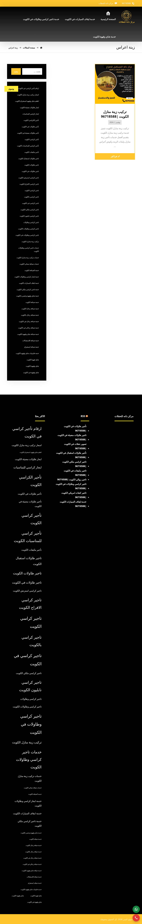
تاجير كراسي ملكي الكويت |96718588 (74, 464)
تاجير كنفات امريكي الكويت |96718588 (73, 495)
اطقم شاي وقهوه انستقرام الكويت (27, 101)
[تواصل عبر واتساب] (136, 909)
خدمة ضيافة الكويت (32, 302)
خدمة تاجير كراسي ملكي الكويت (28, 289)
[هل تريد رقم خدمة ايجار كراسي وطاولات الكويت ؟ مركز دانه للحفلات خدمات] (127, 17)
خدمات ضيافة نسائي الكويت (29, 264)
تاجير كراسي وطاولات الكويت (28, 229)
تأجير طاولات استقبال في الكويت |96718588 (71, 455)
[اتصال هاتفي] (136, 918)
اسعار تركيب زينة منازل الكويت (28, 95)
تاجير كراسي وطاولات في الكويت (27, 235)
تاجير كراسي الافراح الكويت (29, 184)
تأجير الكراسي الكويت (31, 120)
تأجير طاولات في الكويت (30, 126)
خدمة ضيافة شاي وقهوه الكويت (28, 334)
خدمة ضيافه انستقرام (31, 347)
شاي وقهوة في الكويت (31, 372)
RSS (83, 416)
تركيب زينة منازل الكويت (30, 241)
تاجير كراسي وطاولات (31, 222)
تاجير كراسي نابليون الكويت (29, 216)
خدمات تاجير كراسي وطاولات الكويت (28, 249)
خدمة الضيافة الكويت (32, 270)
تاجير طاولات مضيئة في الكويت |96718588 (72, 437)
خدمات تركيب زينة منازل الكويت (28, 257)
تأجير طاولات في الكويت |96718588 (75, 428)
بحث (16, 71)
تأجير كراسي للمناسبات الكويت (28, 146)
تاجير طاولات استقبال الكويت (28, 158)
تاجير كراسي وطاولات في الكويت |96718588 (71, 486)
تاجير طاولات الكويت (31, 165)
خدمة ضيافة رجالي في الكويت (28, 328)
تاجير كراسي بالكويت (31, 197)
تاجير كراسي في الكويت (30, 203)
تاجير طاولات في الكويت (30, 171)
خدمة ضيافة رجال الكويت (30, 308)
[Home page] (41, 47)
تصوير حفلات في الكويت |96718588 (75, 446)
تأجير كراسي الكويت (32, 139)
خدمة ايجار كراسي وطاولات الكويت (26, 277)
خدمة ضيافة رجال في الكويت (29, 321)
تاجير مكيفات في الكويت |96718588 (75, 473)
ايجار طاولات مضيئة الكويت (29, 107)
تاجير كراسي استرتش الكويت (28, 177)
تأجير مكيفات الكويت (31, 152)
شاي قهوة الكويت (33, 360)
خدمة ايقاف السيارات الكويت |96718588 (73, 504)
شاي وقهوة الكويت (32, 366)
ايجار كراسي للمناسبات (30, 114)
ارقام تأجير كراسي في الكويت (28, 88)
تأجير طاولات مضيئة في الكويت (28, 133)
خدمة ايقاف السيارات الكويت (29, 283)
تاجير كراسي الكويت (32, 190)
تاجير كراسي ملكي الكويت (30, 209)
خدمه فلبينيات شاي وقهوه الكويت (27, 353)
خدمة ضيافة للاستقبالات (30, 340)
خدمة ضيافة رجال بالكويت (30, 315)
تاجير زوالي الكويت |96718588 (71, 479)
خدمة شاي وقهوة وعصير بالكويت (27, 296)
